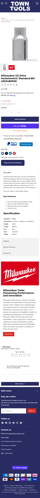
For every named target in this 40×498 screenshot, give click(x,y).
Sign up (32, 411)
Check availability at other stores (13, 138)
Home (3, 18)
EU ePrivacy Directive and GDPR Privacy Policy (19, 488)
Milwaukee (7, 101)
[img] (8, 84)
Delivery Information (16, 486)
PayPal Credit (23, 490)
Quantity (3, 108)
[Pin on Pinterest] (14, 153)
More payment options (20, 131)
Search (6, 486)
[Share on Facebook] (2, 153)
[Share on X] (6, 153)
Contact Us (32, 490)
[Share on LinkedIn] (10, 153)
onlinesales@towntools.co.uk (15, 434)
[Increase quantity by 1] (19, 112)
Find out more (26, 144)
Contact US (7, 253)
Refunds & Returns (9, 247)
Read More (8, 334)
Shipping (6, 241)
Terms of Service (29, 486)
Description (7, 173)
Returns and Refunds (10, 490)
